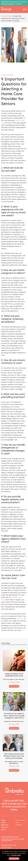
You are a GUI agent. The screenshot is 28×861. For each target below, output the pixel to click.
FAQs (17, 822)
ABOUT (3, 822)
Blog (9, 16)
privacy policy (16, 855)
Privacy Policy (20, 820)
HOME (3, 820)
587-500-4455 (6, 847)
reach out (20, 618)
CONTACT (4, 827)
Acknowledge (14, 858)
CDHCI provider (7, 4)
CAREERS (18, 825)
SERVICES (4, 825)
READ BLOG (14, 686)
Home (3, 16)
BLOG (3, 829)
